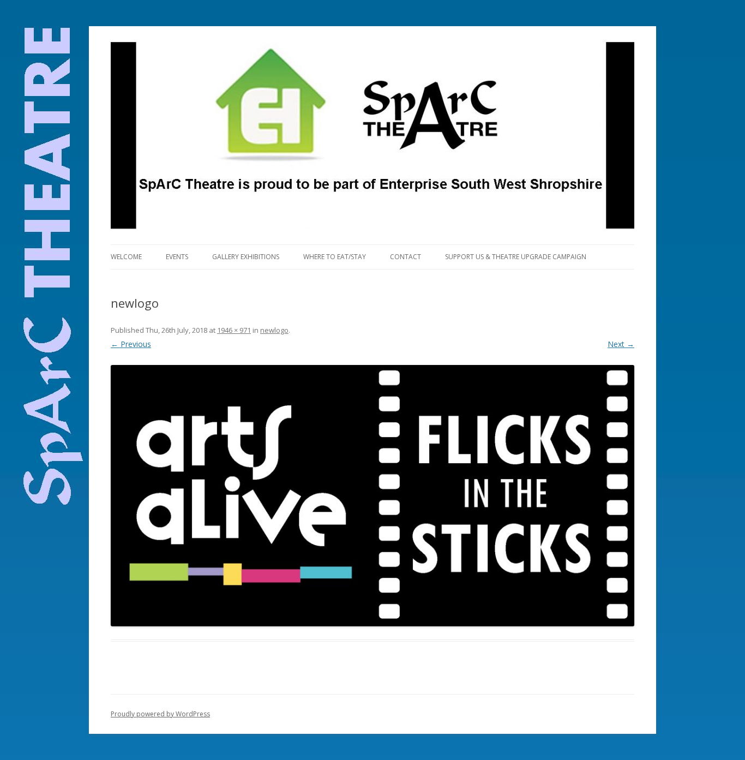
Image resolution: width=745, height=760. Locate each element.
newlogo (274, 330)
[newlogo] (372, 495)
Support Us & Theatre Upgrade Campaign (515, 256)
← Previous (131, 344)
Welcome (126, 256)
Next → (621, 344)
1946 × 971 (234, 330)
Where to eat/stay (334, 256)
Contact (405, 256)
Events (177, 256)
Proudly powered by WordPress (160, 714)
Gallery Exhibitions (245, 256)
